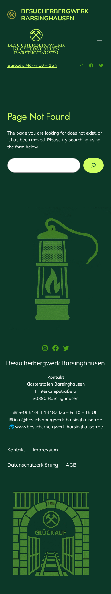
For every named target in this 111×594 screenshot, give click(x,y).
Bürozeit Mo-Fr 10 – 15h (32, 65)
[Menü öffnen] (100, 41)
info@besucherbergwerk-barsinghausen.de (58, 419)
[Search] (93, 165)
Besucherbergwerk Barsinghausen (54, 14)
